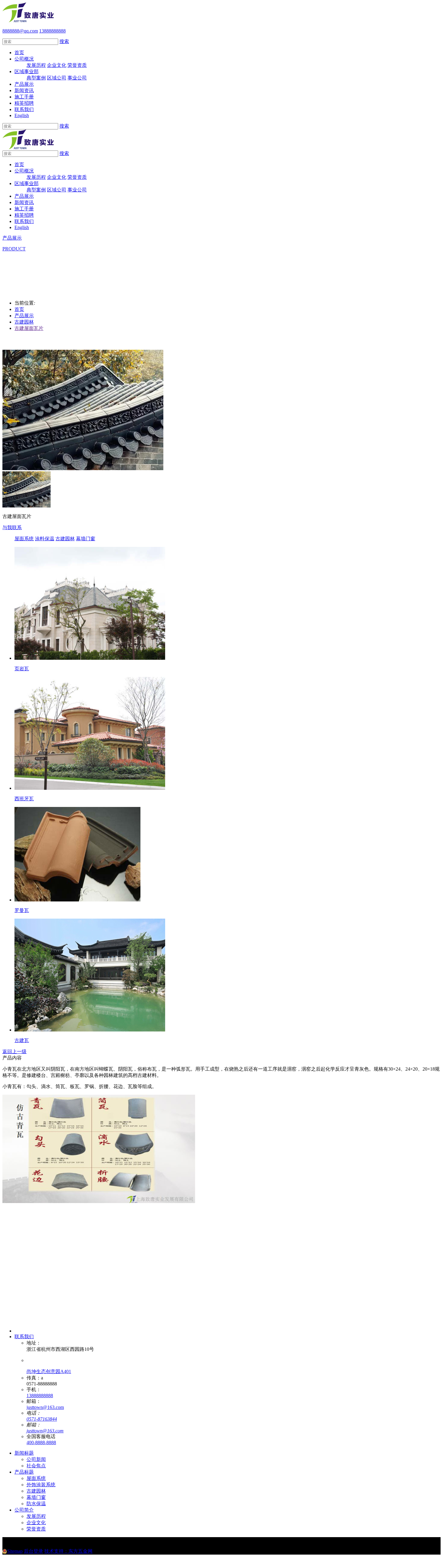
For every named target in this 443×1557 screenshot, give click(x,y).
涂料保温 (44, 538)
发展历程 (36, 65)
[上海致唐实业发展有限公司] (28, 20)
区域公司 (56, 77)
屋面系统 (24, 538)
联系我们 (24, 109)
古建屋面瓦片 (28, 328)
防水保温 (36, 1503)
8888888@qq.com (20, 30)
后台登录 (33, 1551)
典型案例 (36, 77)
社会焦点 (36, 1465)
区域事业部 (26, 71)
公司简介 (24, 1509)
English (21, 115)
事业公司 (77, 77)
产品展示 (24, 84)
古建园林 (24, 321)
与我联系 (12, 527)
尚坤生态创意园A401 (49, 1371)
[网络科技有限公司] (40, 1330)
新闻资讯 (24, 90)
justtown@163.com (45, 1407)
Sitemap (15, 1551)
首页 (19, 52)
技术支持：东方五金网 (68, 1551)
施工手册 (24, 96)
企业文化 (56, 65)
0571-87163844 (42, 1419)
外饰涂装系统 (41, 1484)
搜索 (64, 41)
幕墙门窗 (85, 538)
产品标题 (24, 1472)
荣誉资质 (77, 65)
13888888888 (40, 1395)
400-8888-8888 (41, 1442)
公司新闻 (36, 1459)
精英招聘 (24, 103)
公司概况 (24, 58)
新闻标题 (24, 1453)
